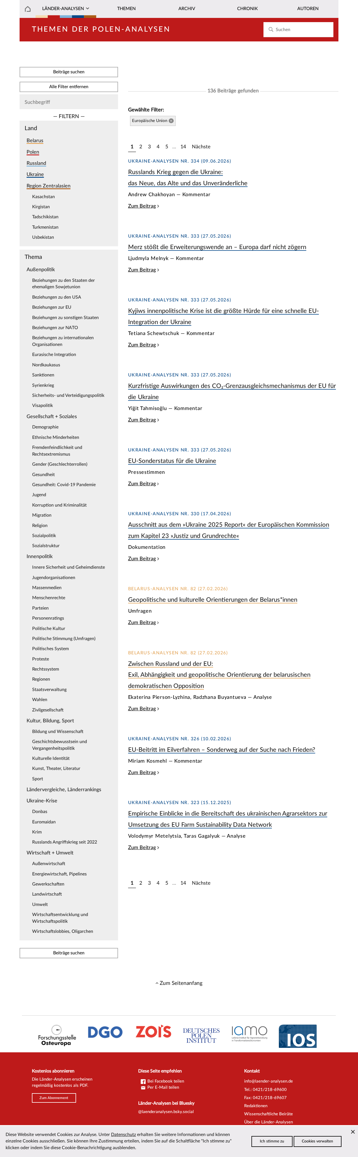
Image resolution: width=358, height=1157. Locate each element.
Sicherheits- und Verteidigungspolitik (68, 395)
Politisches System (50, 649)
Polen (33, 152)
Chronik (247, 8)
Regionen (41, 679)
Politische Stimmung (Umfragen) (63, 638)
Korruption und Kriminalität (59, 505)
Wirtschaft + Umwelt (50, 853)
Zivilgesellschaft (47, 710)
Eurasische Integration (54, 354)
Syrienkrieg (43, 385)
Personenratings (48, 618)
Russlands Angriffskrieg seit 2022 (64, 842)
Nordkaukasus (46, 365)
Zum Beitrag (142, 206)
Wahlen (39, 699)
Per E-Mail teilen (162, 1087)
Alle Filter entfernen (68, 87)
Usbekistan (43, 237)
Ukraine (35, 174)
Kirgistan (41, 207)
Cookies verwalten (317, 1141)
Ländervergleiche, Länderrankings (64, 789)
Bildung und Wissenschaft (57, 731)
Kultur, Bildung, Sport (50, 720)
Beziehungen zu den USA (56, 297)
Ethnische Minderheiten (55, 437)
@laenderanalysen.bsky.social (166, 1112)
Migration (41, 515)
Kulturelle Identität (51, 758)
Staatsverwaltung (49, 689)
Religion (40, 525)
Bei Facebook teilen (165, 1081)
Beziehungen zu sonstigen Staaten (65, 317)
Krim (37, 832)
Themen (126, 8)
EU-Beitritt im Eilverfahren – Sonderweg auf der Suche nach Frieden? (221, 750)
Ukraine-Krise (42, 800)
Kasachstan (43, 197)
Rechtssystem (45, 669)
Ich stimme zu (272, 1141)
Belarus (35, 140)
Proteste (40, 659)
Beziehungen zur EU (51, 307)
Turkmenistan (45, 227)
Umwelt (40, 904)
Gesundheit (43, 474)
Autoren (308, 8)
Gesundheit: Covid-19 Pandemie (64, 485)
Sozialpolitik (44, 535)
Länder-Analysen (63, 8)
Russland (36, 163)
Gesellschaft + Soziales (52, 416)
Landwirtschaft (47, 894)
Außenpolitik (41, 269)
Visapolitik (42, 405)
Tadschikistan (45, 217)
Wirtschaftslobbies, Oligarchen (62, 931)
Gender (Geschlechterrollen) (59, 464)
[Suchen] (270, 29)
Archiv (186, 8)
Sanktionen (43, 375)
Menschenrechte (48, 598)
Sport (37, 779)
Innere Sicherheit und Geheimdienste (68, 567)
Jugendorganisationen (53, 577)
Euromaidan (44, 822)
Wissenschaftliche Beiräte (268, 1114)
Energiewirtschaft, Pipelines (59, 874)
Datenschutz (123, 1134)
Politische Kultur (48, 628)
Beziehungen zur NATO (55, 327)
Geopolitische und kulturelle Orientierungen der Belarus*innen (212, 600)
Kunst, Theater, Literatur (56, 768)
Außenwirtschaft (48, 863)
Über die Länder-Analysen (268, 1122)
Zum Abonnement (53, 1098)
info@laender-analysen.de (268, 1081)
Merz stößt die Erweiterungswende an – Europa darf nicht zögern (217, 247)
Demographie (45, 427)
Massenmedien (47, 587)
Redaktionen (255, 1106)
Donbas (39, 811)
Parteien (40, 608)
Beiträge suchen (68, 72)
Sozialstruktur (46, 546)
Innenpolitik (40, 556)
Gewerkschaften (48, 884)
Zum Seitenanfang (181, 983)
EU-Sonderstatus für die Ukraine (172, 461)
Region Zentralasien (48, 186)
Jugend (39, 495)
